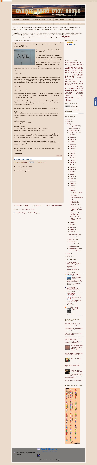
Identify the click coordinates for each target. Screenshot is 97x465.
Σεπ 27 (72, 141)
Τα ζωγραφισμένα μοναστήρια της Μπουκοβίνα (73, 334)
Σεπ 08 (72, 185)
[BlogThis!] (30, 162)
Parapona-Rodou (71, 262)
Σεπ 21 (72, 155)
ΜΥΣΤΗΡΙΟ (57, 24)
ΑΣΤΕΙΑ (81, 70)
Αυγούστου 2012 (73, 234)
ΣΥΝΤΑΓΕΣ (79, 94)
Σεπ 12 (72, 176)
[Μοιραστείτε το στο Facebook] (33, 162)
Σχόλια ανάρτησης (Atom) (28, 209)
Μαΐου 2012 (72, 241)
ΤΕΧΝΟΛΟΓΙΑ (69, 98)
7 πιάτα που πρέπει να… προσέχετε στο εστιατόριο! (76, 194)
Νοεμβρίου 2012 (73, 128)
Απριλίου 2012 (73, 244)
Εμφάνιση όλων (80, 315)
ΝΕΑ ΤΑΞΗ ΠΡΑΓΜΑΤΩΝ (41, 24)
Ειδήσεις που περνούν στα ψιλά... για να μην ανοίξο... (76, 209)
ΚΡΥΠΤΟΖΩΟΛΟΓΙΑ (70, 81)
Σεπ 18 (72, 162)
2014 (68, 119)
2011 (68, 253)
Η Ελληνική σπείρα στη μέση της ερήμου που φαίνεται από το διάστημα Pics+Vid (77, 348)
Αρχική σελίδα (17, 19)
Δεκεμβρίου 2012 (73, 126)
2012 (68, 124)
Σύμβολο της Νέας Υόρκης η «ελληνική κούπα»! (75, 218)
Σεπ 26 (72, 144)
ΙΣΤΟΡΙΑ (69, 79)
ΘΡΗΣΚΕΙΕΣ (80, 77)
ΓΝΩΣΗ (67, 73)
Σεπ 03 (72, 227)
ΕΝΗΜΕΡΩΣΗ (77, 75)
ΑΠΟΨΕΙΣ (72, 70)
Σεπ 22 (72, 153)
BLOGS (67, 62)
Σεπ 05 (72, 222)
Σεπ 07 (72, 188)
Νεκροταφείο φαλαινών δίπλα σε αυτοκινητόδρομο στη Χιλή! (74, 354)
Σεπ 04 (72, 225)
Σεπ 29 (72, 137)
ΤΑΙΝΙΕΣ (67, 95)
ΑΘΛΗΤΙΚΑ (76, 64)
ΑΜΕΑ (81, 64)
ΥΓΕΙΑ (51, 24)
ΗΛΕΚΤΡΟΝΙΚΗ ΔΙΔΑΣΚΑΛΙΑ (71, 294)
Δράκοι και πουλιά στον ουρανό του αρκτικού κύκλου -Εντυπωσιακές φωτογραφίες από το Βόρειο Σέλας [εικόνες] (74, 340)
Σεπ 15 (72, 169)
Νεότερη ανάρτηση (21, 205)
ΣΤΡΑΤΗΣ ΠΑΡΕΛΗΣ (72, 307)
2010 (68, 256)
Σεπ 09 (72, 183)
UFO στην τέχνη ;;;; (76, 358)
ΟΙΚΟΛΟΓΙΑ (79, 87)
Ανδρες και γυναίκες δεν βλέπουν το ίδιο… (76, 213)
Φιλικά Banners (26, 19)
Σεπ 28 (72, 139)
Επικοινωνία (49, 19)
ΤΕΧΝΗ (81, 96)
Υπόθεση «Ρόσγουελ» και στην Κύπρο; (76, 198)
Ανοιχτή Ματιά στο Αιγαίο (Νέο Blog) (63, 19)
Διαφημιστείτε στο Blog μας (38, 19)
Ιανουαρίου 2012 (73, 251)
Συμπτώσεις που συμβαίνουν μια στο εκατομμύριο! (74, 329)
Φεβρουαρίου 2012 (74, 248)
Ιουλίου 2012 (72, 237)
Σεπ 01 (72, 231)
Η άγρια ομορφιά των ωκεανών (73, 380)
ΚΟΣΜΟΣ (16, 24)
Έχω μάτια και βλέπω (72, 274)
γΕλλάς (68, 100)
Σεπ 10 (72, 181)
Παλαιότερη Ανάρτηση (54, 205)
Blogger (58, 460)
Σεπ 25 (72, 146)
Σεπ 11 (72, 178)
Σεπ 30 (72, 135)
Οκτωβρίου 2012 (73, 130)
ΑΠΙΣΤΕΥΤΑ (23, 24)
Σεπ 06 (72, 190)
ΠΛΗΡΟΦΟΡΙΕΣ (78, 92)
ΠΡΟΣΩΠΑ (68, 94)
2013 (68, 121)
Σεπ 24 (72, 148)
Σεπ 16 (72, 167)
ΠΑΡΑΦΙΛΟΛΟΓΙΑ (71, 90)
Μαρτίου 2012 (72, 246)
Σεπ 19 (72, 160)
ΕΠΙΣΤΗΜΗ (70, 77)
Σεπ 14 (72, 172)
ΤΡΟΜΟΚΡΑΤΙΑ (79, 98)
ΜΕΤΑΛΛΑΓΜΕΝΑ (78, 83)
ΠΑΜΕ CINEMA (79, 88)
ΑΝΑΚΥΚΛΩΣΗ (69, 66)
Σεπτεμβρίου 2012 (74, 132)
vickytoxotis (59, 155)
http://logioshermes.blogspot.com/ (23, 159)
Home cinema (73, 62)
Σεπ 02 (72, 229)
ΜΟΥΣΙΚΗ (68, 85)
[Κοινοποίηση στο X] (32, 162)
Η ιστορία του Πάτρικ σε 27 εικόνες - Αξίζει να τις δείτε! (72, 324)
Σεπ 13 (72, 174)
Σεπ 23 (72, 151)
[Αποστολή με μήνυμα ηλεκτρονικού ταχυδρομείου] (29, 162)
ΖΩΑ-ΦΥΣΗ (30, 24)
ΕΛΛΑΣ (44, 162)
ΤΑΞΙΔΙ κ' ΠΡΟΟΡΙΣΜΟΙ (75, 24)
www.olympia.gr (71, 287)
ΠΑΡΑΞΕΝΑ (64, 24)
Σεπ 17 (72, 165)
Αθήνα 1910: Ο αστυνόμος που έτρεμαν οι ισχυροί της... (75, 203)
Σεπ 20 (72, 158)
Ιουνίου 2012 (72, 239)
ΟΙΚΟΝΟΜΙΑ (69, 88)
